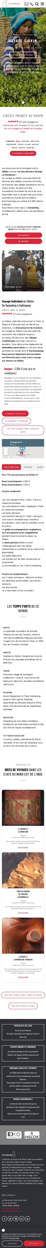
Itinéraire (28, 467)
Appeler (25, 241)
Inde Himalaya (27, 35)
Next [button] (42, 1134)
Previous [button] (2, 1134)
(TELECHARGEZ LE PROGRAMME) (23, 153)
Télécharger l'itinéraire (16, 421)
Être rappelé (23, 235)
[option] (13, 1133)
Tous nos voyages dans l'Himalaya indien (23, 430)
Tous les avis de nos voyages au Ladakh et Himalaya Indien (23, 128)
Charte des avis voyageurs (16, 125)
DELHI (18, 141)
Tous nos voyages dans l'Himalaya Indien (23, 995)
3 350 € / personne (23, 55)
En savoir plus (14, 1238)
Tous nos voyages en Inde (23, 1006)
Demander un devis (15, 413)
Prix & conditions (11, 467)
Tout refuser (12, 1243)
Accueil (18, 35)
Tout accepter (34, 1243)
